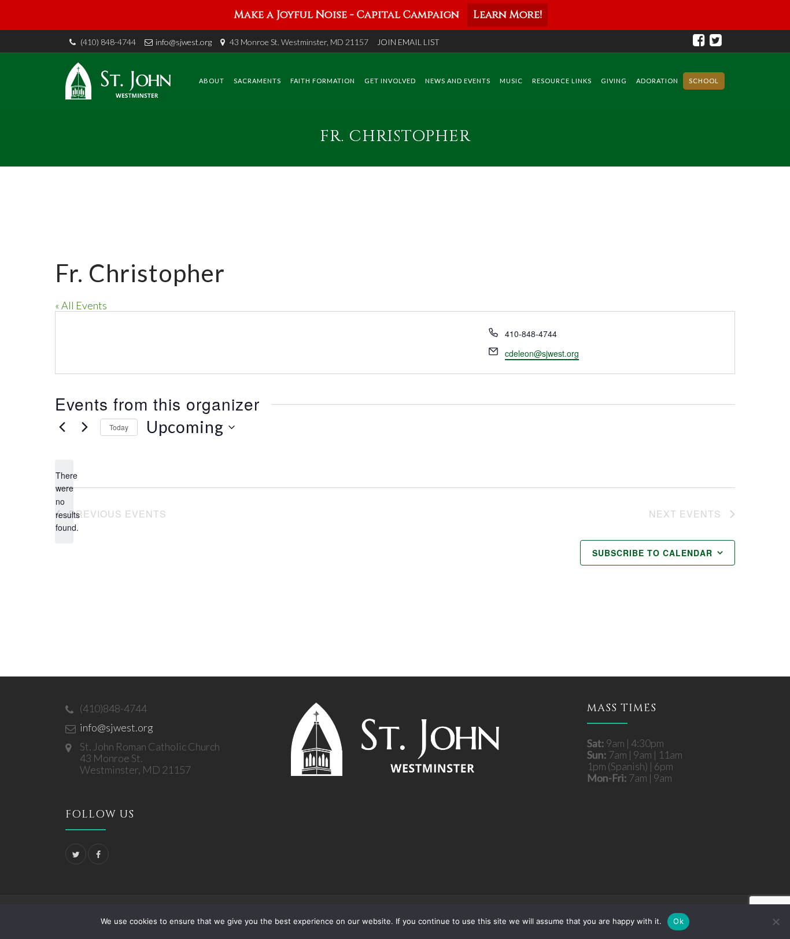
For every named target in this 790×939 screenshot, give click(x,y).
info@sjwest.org (184, 42)
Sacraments (257, 80)
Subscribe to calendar (652, 553)
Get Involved (390, 80)
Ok (678, 921)
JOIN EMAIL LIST (408, 42)
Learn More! (507, 15)
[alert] (64, 502)
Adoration (657, 80)
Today (118, 427)
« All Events (81, 305)
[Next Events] (84, 427)
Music (511, 80)
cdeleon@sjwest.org (542, 353)
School (704, 80)
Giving (614, 80)
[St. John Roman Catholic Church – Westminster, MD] (118, 81)
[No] (775, 921)
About (211, 80)
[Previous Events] (62, 427)
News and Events (457, 80)
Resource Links (562, 80)
